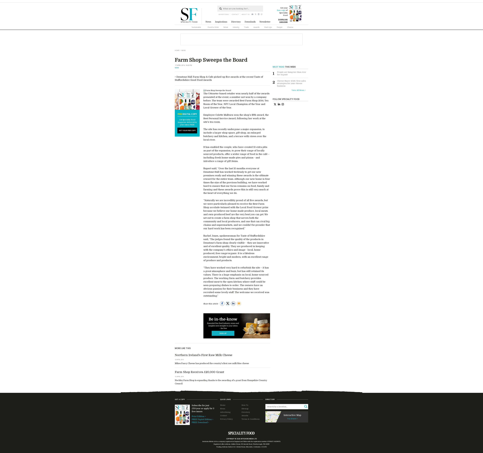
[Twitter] (255, 14)
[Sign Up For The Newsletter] (252, 14)
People (279, 27)
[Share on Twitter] (228, 303)
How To (245, 405)
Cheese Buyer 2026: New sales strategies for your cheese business (291, 83)
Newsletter (264, 22)
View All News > (299, 90)
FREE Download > (200, 422)
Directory (236, 22)
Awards (256, 27)
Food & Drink (213, 27)
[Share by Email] (239, 303)
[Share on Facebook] (222, 303)
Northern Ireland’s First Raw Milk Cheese (203, 355)
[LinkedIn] (279, 104)
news (183, 50)
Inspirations (221, 22)
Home (177, 50)
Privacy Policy (226, 419)
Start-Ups (268, 27)
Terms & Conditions (251, 419)
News (208, 22)
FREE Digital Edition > (202, 419)
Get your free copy (187, 130)
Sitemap (245, 409)
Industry (236, 27)
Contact (235, 14)
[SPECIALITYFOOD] (191, 23)
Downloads (250, 22)
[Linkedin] (258, 14)
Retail (225, 27)
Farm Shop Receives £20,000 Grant (199, 372)
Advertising (224, 14)
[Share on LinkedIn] (233, 303)
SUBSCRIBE (283, 22)
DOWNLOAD (283, 19)
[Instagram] (261, 14)
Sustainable (196, 27)
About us (246, 14)
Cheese (290, 27)
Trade (246, 27)
